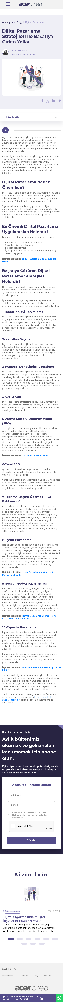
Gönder (31, 840)
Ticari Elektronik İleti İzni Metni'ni (29, 813)
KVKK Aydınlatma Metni (23, 812)
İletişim (47, 975)
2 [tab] (20, 939)
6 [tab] (55, 939)
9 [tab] (42, 944)
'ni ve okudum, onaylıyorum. (30, 815)
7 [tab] (24, 944)
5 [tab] (46, 939)
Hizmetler (23, 975)
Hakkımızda (7, 975)
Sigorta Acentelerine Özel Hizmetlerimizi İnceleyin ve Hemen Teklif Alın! (20, 997)
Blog (19, 22)
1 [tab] (11, 939)
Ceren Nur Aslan (19, 50)
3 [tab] (29, 939)
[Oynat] (6, 130)
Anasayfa (7, 22)
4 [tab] (37, 939)
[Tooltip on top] (59, 101)
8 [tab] (33, 944)
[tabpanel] (31, 909)
